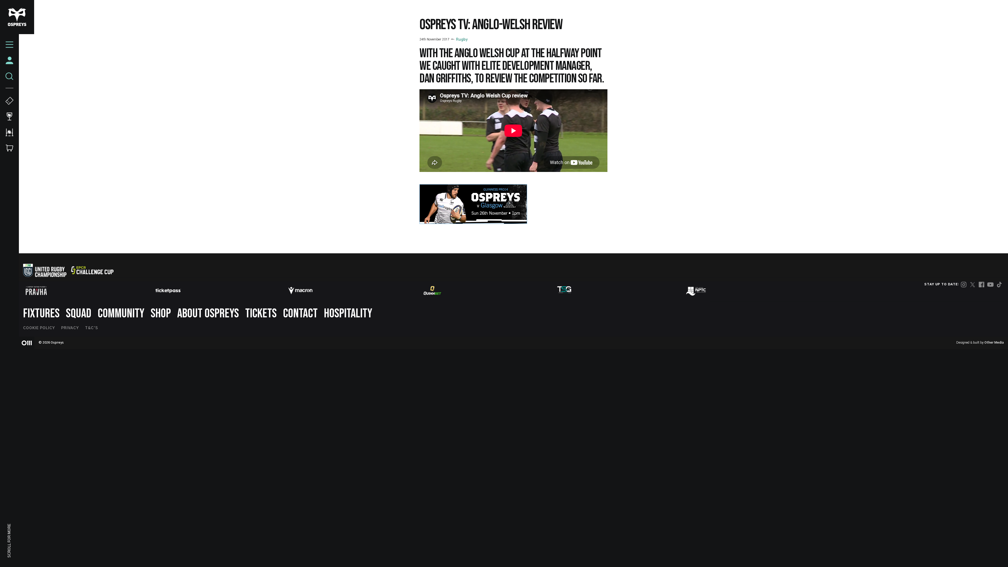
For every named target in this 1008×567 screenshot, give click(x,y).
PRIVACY (70, 328)
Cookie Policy (39, 328)
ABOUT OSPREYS (208, 313)
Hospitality (348, 313)
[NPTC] (696, 290)
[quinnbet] (432, 290)
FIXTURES (41, 313)
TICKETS (261, 313)
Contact (300, 313)
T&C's (91, 328)
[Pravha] (36, 290)
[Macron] (300, 290)
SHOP (161, 313)
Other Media (994, 342)
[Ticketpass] (168, 290)
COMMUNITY (121, 313)
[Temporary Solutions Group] (564, 290)
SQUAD (78, 313)
